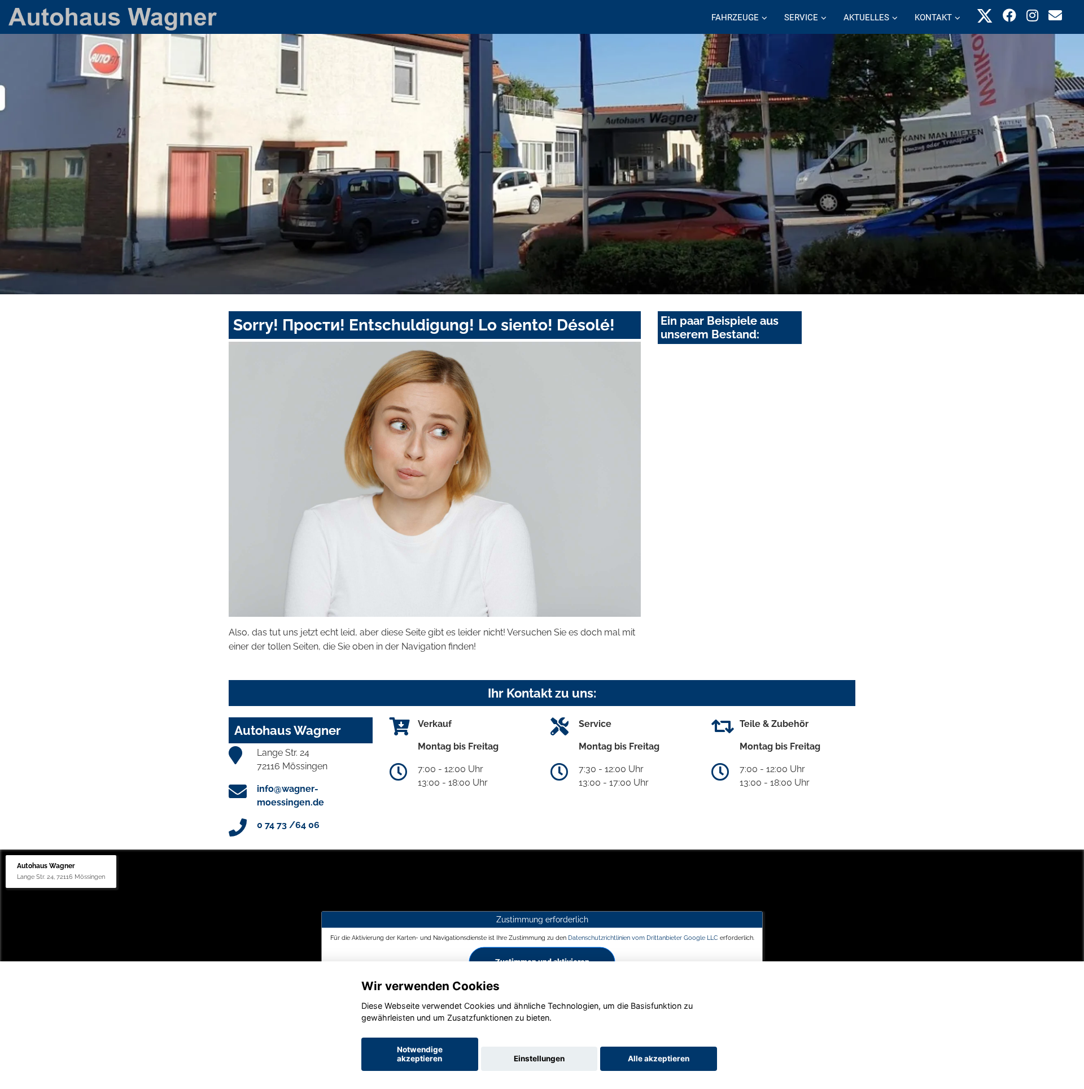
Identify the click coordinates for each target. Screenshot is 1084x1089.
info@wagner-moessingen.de (290, 795)
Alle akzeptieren (658, 1058)
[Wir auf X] (985, 15)
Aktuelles (866, 17)
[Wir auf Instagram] (1032, 15)
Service (801, 17)
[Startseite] (112, 18)
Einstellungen (539, 1058)
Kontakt (933, 17)
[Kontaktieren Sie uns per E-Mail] (1055, 15)
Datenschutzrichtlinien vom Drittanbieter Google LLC (643, 938)
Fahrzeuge (735, 17)
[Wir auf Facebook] (1009, 15)
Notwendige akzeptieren (420, 1054)
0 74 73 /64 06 (288, 825)
